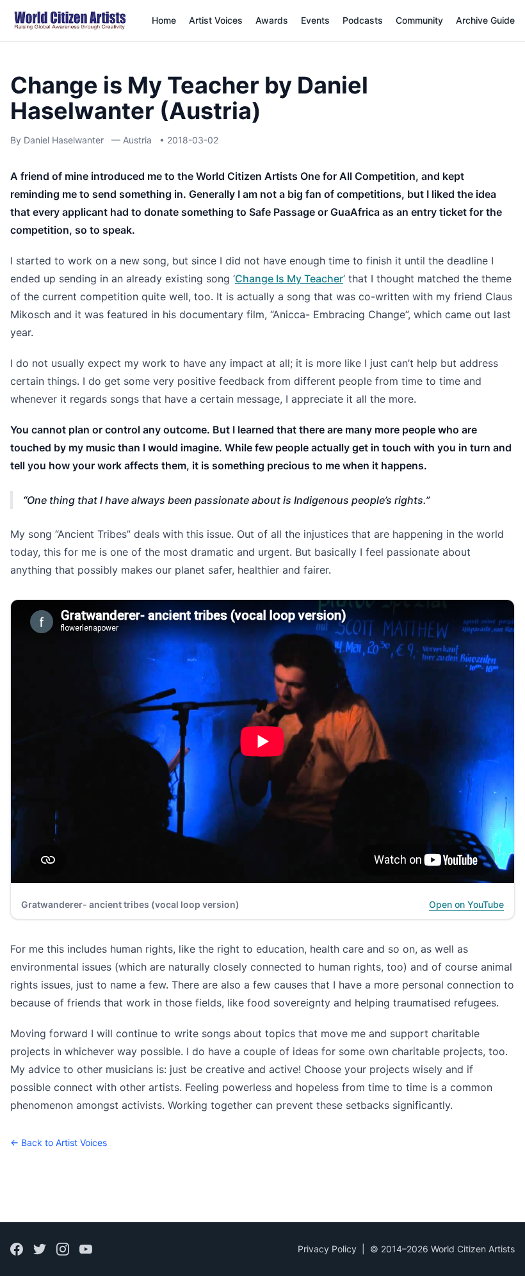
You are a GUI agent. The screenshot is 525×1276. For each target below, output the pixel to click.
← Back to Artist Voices (58, 1142)
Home (164, 20)
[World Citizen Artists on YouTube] (85, 1249)
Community (419, 20)
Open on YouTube (466, 904)
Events (315, 20)
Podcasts (363, 20)
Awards (271, 20)
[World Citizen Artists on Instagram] (62, 1249)
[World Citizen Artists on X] (39, 1249)
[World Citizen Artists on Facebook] (16, 1249)
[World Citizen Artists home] (69, 20)
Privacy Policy (327, 1248)
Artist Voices (216, 20)
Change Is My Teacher (289, 278)
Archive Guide (485, 20)
